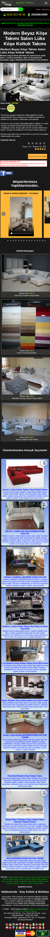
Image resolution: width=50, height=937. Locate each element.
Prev (3, 214)
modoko (15, 883)
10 (29, 240)
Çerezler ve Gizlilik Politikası (25, 911)
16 (45, 240)
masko (23, 883)
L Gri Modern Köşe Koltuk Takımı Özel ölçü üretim (25, 663)
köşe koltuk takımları (17, 877)
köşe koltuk (31, 877)
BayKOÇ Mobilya (25, 2)
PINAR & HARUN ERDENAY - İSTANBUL (21, 193)
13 (37, 240)
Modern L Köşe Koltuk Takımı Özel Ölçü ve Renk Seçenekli (25, 627)
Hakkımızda (34, 909)
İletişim (43, 909)
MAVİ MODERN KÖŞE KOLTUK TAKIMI (25, 858)
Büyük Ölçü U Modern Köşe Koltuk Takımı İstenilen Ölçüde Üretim (25, 820)
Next (46, 214)
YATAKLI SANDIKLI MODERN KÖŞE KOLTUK (25, 577)
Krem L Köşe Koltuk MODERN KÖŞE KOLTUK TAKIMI (25, 736)
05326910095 (39, 14)
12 (34, 240)
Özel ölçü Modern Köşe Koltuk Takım (25, 776)
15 (42, 240)
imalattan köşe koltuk (28, 881)
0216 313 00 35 (15, 14)
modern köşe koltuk (32, 879)
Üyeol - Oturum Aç (42, 9)
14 (39, 240)
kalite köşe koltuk (16, 879)
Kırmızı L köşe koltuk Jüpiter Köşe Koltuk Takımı (25, 489)
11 (31, 240)
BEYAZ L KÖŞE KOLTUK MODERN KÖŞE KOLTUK (25, 532)
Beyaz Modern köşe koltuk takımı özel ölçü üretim (25, 700)
